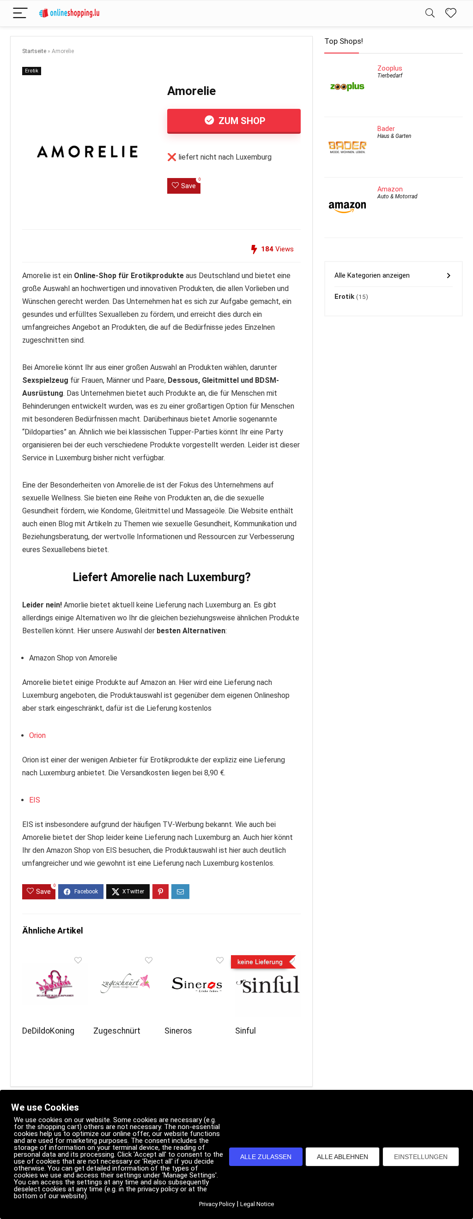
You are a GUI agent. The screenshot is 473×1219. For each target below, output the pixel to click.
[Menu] (20, 13)
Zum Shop (241, 120)
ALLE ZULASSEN (265, 1156)
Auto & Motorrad (397, 196)
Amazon (390, 189)
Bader (386, 128)
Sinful (245, 1030)
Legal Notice (257, 1204)
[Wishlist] (450, 13)
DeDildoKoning (48, 1030)
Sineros (178, 1030)
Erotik (31, 71)
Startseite (34, 51)
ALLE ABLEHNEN (342, 1156)
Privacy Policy (217, 1204)
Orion (37, 735)
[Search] (430, 13)
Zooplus (389, 68)
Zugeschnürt (116, 1030)
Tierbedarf (389, 75)
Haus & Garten (394, 136)
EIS (34, 800)
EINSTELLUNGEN (421, 1156)
